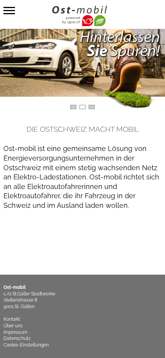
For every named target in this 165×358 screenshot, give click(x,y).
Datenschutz (17, 338)
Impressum (15, 332)
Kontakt (11, 319)
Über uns (13, 325)
